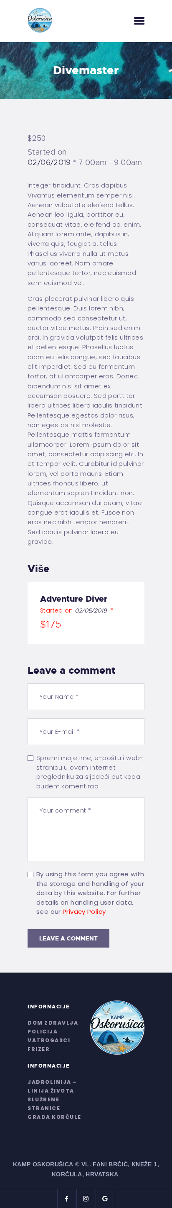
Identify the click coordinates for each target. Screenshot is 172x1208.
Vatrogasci (49, 1040)
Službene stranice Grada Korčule (54, 1108)
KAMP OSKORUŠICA (43, 1164)
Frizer (39, 1049)
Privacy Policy (84, 911)
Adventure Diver (73, 598)
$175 (51, 624)
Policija (43, 1031)
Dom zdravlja (53, 1022)
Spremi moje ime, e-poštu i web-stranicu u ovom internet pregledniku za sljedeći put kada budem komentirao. (90, 771)
